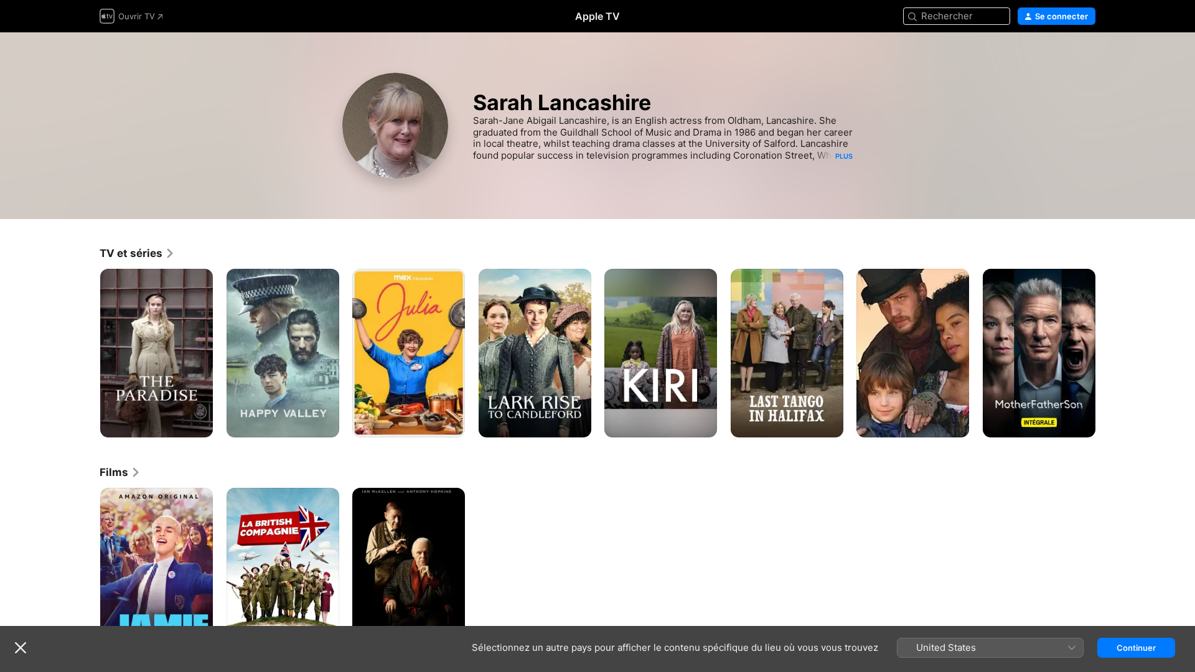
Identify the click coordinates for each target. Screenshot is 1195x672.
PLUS (844, 156)
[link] (137, 253)
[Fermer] (20, 647)
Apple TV (597, 16)
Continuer (1136, 648)
